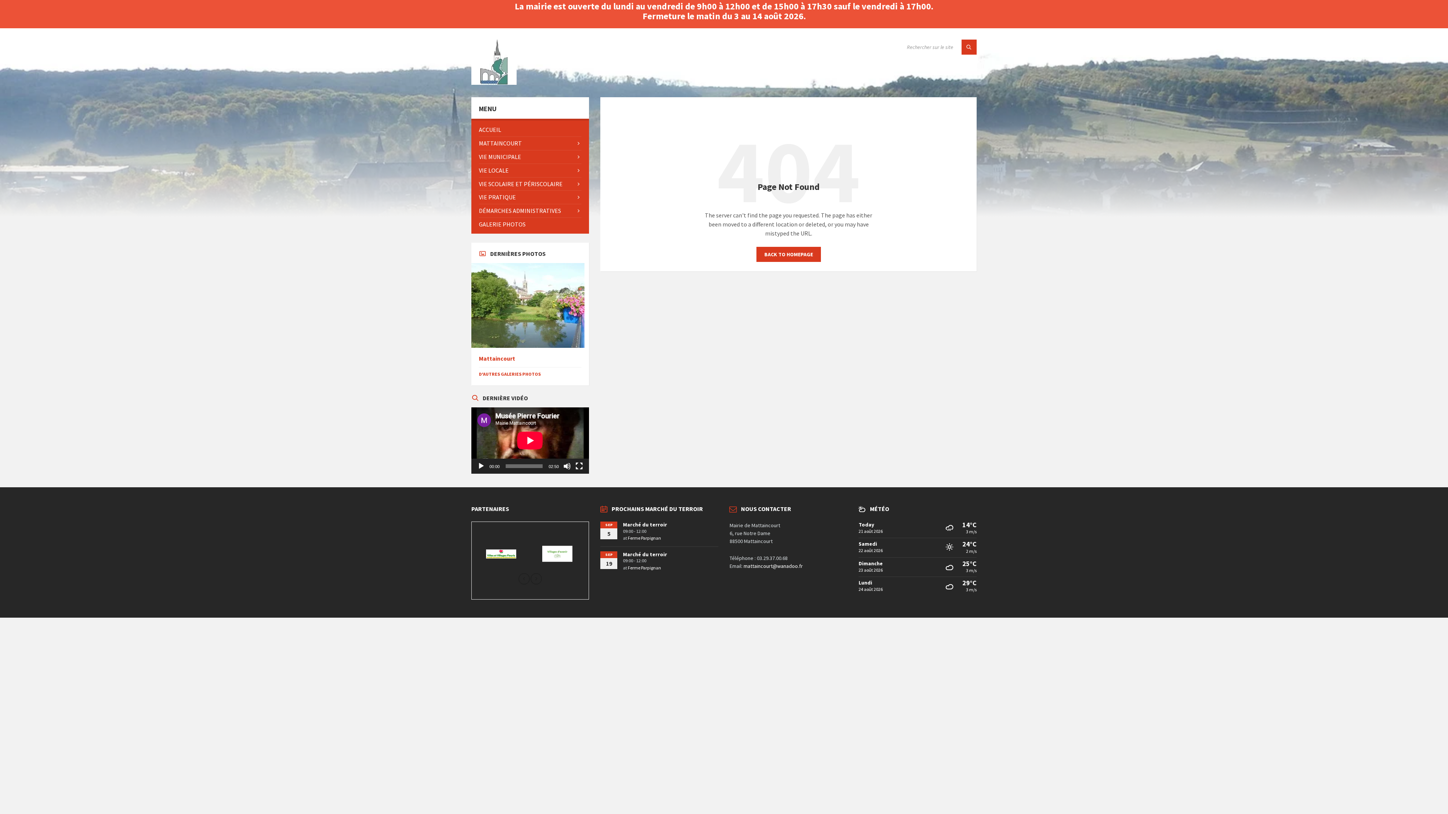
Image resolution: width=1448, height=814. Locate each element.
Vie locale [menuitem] (494, 170)
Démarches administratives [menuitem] (520, 210)
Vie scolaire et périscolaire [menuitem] (521, 184)
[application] (530, 440)
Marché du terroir (645, 524)
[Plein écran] (579, 466)
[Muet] (567, 466)
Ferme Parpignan (644, 538)
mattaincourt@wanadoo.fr (773, 566)
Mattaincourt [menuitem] (500, 143)
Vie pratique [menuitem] (497, 197)
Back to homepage (788, 254)
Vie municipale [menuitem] (500, 157)
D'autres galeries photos (510, 374)
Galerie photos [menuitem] (502, 224)
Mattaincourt (497, 358)
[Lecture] (481, 466)
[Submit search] (969, 47)
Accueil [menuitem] (490, 129)
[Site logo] (494, 82)
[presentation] (524, 579)
